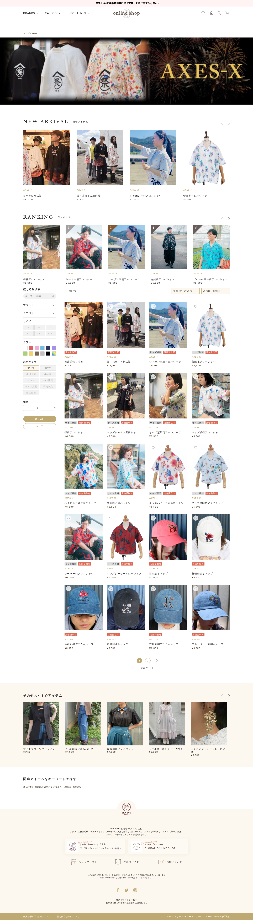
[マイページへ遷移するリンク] (211, 13)
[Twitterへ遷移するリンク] (126, 890)
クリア (40, 426)
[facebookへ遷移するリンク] (118, 890)
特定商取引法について (68, 917)
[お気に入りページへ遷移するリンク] (203, 13)
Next (229, 695)
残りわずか (28, 787)
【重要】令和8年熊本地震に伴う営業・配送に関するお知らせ (126, 3)
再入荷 (48, 374)
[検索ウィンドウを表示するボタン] (219, 13)
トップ (26, 33)
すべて (31, 368)
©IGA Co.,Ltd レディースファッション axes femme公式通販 (198, 917)
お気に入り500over (43, 787)
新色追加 (77, 787)
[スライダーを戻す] (222, 123)
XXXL (51, 333)
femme (34, 33)
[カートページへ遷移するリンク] (227, 13)
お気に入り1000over (62, 787)
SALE (31, 380)
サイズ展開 (31, 386)
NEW (48, 368)
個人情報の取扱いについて (36, 917)
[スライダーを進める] (229, 123)
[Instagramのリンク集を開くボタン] (135, 890)
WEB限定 (48, 380)
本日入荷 (31, 374)
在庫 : (182, 291)
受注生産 (31, 392)
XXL (39, 333)
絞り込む (40, 418)
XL (28, 333)
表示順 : (211, 291)
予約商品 (48, 386)
